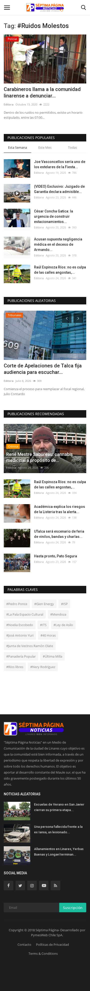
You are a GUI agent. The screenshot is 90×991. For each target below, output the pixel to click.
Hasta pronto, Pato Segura (55, 556)
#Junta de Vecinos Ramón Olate (29, 646)
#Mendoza (58, 614)
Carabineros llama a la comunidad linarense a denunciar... (42, 92)
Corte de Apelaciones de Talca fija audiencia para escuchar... (43, 369)
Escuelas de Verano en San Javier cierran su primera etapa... (59, 807)
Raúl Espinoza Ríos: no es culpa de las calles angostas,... (60, 269)
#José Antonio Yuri (20, 635)
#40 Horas (48, 635)
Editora (9, 104)
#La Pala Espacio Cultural (24, 614)
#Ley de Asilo (63, 625)
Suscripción (72, 907)
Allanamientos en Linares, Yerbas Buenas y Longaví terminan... (59, 851)
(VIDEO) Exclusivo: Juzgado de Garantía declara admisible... (59, 189)
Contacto (24, 944)
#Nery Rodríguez (42, 667)
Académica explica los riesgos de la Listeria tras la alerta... (59, 509)
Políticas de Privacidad (52, 944)
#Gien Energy (44, 604)
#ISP (64, 604)
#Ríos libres (14, 667)
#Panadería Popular (21, 656)
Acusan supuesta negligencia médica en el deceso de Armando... (58, 244)
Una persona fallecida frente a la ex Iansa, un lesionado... (58, 829)
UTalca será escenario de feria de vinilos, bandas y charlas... (59, 534)
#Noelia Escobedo (19, 625)
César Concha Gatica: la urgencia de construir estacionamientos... (53, 216)
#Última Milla (52, 656)
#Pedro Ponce (16, 604)
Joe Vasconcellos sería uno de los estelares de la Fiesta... (59, 164)
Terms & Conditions (43, 953)
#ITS (43, 625)
